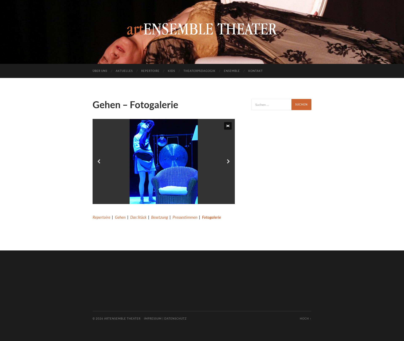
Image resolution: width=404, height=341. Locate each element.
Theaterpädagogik (199, 70)
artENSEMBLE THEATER (122, 318)
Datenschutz (175, 318)
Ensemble (232, 70)
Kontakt (255, 70)
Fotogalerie (211, 217)
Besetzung (159, 217)
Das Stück (138, 217)
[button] (228, 126)
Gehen (120, 217)
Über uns (100, 70)
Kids (171, 70)
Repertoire (150, 70)
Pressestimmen (185, 217)
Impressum (153, 318)
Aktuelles (124, 70)
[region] (164, 161)
